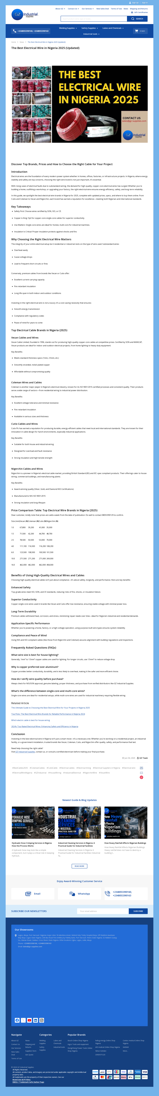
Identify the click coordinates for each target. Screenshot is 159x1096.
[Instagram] (41, 1020)
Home (13, 42)
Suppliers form (30, 1051)
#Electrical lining (83, 768)
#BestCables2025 (20, 768)
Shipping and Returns (139, 9)
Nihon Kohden (100, 1051)
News (126, 9)
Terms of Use (116, 9)
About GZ (59, 9)
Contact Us (72, 9)
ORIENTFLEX (100, 1055)
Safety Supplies (89, 28)
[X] (23, 1020)
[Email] (141, 768)
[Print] (141, 772)
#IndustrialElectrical (72, 772)
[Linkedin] (35, 1020)
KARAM (126, 1047)
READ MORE (79, 866)
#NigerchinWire (90, 772)
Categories (45, 1034)
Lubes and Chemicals (112, 28)
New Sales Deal (103, 9)
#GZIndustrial (40, 772)
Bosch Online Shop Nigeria (78, 1040)
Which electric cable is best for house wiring (30, 720)
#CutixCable (52, 768)
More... (125, 1051)
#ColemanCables (37, 768)
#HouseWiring (54, 772)
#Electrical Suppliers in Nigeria (106, 768)
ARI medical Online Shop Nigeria (107, 1047)
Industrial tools (90, 34)
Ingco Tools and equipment (78, 1044)
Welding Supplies (67, 28)
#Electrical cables (66, 768)
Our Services (87, 9)
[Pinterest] (141, 777)
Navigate (16, 1034)
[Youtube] (29, 1020)
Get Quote (29, 1055)
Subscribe (138, 911)
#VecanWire (104, 772)
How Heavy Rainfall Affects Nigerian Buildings (125, 843)
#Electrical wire (128, 768)
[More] (64, 8)
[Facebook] (17, 1020)
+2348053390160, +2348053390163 (37, 943)
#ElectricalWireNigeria (22, 772)
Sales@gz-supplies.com (32, 946)
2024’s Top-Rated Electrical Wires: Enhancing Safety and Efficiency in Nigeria (44, 726)
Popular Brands (77, 1034)
